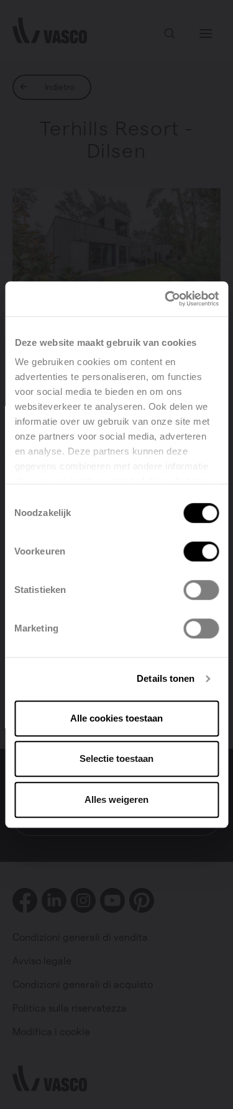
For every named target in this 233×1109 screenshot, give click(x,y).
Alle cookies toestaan (116, 718)
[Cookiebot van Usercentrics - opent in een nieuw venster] (166, 299)
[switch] (201, 551)
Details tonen (165, 678)
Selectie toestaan (116, 758)
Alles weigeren (116, 799)
